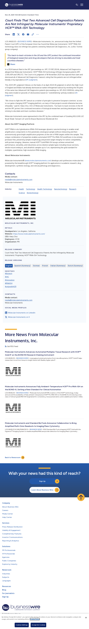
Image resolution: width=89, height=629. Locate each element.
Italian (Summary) (57, 266)
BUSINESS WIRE (24, 41)
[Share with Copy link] (33, 34)
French (45, 266)
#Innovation (9, 280)
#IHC (7, 277)
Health (21, 189)
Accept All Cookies (38, 625)
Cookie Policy (35, 619)
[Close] (86, 618)
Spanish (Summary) (22, 266)
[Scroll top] (81, 497)
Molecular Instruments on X (19, 317)
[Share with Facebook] (23, 34)
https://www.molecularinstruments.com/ (29, 234)
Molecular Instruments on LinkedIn (21, 313)
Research (72, 189)
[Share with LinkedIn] (13, 34)
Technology (30, 189)
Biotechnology (32, 193)
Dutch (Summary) (75, 266)
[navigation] (82, 5)
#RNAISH (8, 283)
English (9, 266)
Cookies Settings (22, 625)
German (36, 266)
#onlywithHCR (10, 286)
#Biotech (8, 273)
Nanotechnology (60, 189)
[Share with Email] (28, 34)
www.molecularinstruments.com (38, 160)
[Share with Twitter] (18, 34)
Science (22, 193)
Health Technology (44, 189)
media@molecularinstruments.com (18, 179)
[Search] (77, 5)
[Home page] (14, 4)
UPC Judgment (31, 80)
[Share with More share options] (37, 34)
